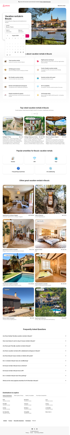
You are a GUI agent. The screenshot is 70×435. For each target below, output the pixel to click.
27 (17, 52)
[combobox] (17, 27)
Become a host (61, 5)
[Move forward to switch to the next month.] (23, 35)
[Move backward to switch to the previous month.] (7, 35)
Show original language (45, 1)
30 (7, 55)
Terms (31, 432)
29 (23, 52)
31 (9, 55)
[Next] (37, 114)
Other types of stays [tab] (18, 395)
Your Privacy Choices (38, 432)
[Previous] (32, 114)
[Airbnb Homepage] (6, 6)
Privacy (27, 432)
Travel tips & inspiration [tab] (41, 395)
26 (15, 52)
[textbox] (11, 32)
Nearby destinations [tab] (7, 395)
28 (20, 52)
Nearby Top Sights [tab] (29, 395)
